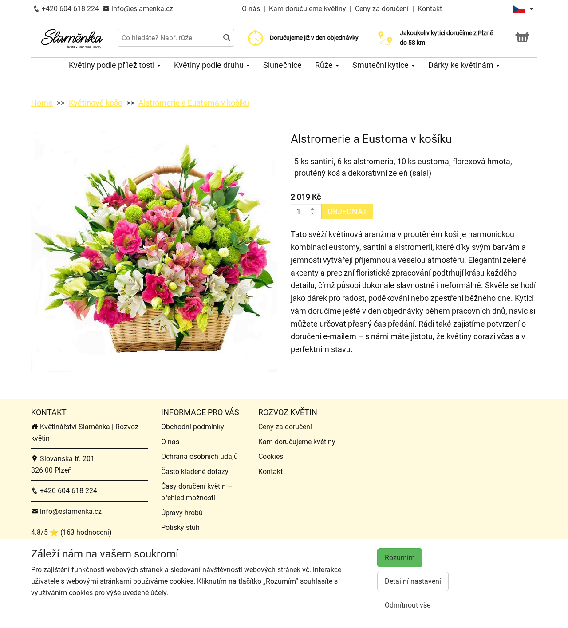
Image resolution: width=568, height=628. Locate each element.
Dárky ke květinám (461, 65)
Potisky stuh (180, 527)
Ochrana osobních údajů (199, 456)
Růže (325, 65)
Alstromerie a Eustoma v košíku (193, 102)
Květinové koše (95, 102)
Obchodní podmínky (192, 427)
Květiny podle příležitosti (112, 65)
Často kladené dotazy (195, 471)
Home (42, 102)
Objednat (347, 211)
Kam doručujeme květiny (307, 8)
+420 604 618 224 (69, 8)
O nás (252, 8)
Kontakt (430, 8)
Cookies (270, 456)
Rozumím (400, 557)
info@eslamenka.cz (141, 8)
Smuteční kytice (381, 65)
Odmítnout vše (407, 605)
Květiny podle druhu (209, 65)
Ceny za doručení (382, 8)
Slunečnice (282, 65)
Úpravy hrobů (182, 513)
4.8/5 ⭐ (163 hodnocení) (71, 532)
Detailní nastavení (413, 581)
